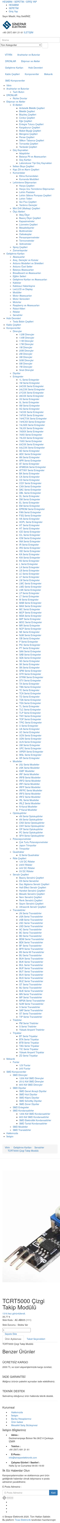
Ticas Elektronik (23, 1519)
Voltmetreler (25, 243)
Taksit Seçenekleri (36, 1338)
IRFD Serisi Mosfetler (30, 780)
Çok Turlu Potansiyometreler (33, 842)
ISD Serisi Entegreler (29, 551)
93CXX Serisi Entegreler (31, 444)
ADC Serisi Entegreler (30, 454)
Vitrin (9, 85)
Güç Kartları (25, 159)
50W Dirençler (26, 360)
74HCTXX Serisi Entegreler (33, 418)
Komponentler (32, 74)
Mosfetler (17, 761)
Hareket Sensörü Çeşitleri (32, 890)
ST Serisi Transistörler (30, 1013)
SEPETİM (14, 8)
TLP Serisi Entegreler (30, 712)
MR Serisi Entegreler (29, 625)
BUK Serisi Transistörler (31, 961)
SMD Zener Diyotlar (29, 1104)
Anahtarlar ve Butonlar (28, 54)
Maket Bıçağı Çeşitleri (30, 130)
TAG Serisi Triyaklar (29, 1045)
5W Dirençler (25, 363)
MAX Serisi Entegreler (30, 606)
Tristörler (17, 1020)
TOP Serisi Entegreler (30, 719)
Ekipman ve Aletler (30, 61)
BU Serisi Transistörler (30, 955)
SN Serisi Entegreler (29, 667)
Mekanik (48, 74)
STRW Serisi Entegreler (31, 677)
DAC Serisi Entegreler (30, 489)
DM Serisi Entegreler (29, 499)
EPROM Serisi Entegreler (32, 509)
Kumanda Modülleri (29, 179)
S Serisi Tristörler (27, 1026)
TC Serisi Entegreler (29, 690)
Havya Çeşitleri (26, 185)
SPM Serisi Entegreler (30, 670)
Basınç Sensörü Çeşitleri (31, 877)
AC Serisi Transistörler (30, 929)
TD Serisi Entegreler (29, 696)
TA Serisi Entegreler (29, 683)
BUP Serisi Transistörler (31, 968)
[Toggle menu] (1, 49)
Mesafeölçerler (26, 227)
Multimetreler (25, 231)
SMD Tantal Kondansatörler (33, 1123)
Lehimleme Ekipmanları (24, 182)
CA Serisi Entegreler (29, 476)
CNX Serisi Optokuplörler (31, 822)
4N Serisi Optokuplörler (31, 816)
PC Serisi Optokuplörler (31, 832)
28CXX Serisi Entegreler (31, 395)
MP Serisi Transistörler (30, 997)
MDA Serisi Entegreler (30, 615)
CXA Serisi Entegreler (30, 486)
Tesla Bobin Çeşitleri (23, 321)
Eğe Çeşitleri (25, 121)
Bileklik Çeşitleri (27, 111)
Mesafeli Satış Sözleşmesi (24, 1425)
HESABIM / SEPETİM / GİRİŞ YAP (19, 1)
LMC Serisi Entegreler (30, 583)
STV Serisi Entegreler (30, 680)
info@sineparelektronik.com (23, 1457)
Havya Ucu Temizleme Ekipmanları (36, 188)
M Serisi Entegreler (29, 599)
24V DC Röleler (27, 868)
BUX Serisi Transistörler (31, 978)
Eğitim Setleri (19, 276)
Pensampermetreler (29, 237)
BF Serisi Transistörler (30, 945)
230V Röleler (25, 864)
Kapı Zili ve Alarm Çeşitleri (26, 169)
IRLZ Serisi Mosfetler (29, 803)
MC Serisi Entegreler (29, 609)
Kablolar (17, 282)
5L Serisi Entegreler (29, 402)
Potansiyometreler (22, 838)
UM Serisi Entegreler (29, 745)
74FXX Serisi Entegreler (31, 415)
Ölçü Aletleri (19, 211)
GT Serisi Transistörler (30, 984)
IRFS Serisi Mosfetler (30, 793)
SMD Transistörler (22, 1130)
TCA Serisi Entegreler (30, 693)
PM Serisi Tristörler (28, 1023)
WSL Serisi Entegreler (30, 754)
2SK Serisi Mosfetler (29, 767)
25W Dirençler (26, 350)
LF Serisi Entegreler (29, 577)
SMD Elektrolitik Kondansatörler (35, 1120)
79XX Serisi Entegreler (30, 441)
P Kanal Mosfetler (28, 809)
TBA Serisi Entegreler (30, 686)
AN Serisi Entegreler (29, 457)
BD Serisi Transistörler (30, 936)
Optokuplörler (20, 813)
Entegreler (18, 376)
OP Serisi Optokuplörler (31, 829)
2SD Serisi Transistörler (31, 926)
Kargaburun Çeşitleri (29, 127)
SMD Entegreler (21, 1107)
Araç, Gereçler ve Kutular (25, 260)
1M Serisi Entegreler (29, 383)
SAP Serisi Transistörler (31, 1010)
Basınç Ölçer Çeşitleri (30, 218)
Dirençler (17, 331)
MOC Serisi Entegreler (30, 622)
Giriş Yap (13, 11)
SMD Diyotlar (19, 1087)
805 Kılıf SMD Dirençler (31, 1084)
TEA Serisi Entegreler (30, 703)
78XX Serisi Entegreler (30, 434)
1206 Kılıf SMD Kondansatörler (34, 1113)
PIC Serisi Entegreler (29, 644)
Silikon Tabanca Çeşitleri (31, 140)
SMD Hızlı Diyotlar (28, 1094)
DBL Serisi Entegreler (30, 492)
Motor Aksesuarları (22, 295)
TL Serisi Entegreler (29, 706)
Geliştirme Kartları (14, 67)
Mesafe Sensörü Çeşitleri (32, 893)
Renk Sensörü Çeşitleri (30, 900)
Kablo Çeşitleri (12, 74)
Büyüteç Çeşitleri (27, 114)
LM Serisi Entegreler (29, 580)
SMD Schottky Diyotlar (30, 1100)
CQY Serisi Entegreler (30, 483)
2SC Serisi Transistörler (31, 923)
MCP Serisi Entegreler (30, 612)
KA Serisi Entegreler (29, 554)
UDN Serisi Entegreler (30, 738)
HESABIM (14, 4)
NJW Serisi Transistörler (31, 1003)
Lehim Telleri (25, 198)
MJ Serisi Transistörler (30, 987)
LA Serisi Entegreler (29, 567)
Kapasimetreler (27, 221)
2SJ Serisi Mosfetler (29, 764)
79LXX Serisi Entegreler (31, 437)
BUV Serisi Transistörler (31, 974)
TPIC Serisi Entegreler (30, 722)
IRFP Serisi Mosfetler (30, 787)
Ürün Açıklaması (13, 1338)
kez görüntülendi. (14, 1313)
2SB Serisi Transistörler (31, 919)
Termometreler (26, 240)
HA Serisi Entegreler (29, 518)
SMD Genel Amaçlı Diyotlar (33, 1091)
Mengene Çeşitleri (28, 133)
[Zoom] (3, 1292)
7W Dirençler (25, 366)
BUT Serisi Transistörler (31, 971)
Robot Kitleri (19, 308)
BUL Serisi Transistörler (31, 965)
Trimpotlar (24, 848)
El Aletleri (17, 104)
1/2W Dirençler (26, 334)
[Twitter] (10, 1505)
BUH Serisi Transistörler (31, 958)
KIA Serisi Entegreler (29, 557)
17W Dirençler (26, 344)
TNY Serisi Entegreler (30, 716)
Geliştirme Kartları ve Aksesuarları (30, 279)
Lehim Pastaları (27, 192)
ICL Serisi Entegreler (29, 535)
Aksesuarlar (19, 256)
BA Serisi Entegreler (29, 473)
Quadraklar (18, 851)
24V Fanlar (24, 1068)
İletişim (9, 1136)
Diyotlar (16, 373)
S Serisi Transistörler (29, 1007)
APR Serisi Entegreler (30, 460)
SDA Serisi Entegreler (30, 657)
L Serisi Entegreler (28, 564)
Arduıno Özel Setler (22, 266)
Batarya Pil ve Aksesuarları (32, 156)
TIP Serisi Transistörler (30, 1016)
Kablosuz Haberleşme (24, 285)
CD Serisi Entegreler (29, 480)
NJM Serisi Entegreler (30, 635)
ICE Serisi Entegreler (29, 531)
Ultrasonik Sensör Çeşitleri (32, 906)
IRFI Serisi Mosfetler (29, 784)
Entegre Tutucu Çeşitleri (31, 124)
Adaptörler (24, 153)
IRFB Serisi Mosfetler (30, 777)
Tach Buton (18, 91)
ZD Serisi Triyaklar (28, 1055)
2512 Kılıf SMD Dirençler (31, 1081)
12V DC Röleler (27, 861)
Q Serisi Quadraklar (29, 855)
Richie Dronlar (20, 98)
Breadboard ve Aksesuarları (27, 273)
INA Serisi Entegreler (29, 541)
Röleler (16, 311)
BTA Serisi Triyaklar (29, 1039)
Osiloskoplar (25, 234)
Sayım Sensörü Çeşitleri (31, 903)
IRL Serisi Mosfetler (29, 800)
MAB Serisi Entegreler (30, 602)
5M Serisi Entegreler (29, 405)
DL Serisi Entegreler (29, 496)
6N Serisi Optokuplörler (31, 819)
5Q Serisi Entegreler (29, 408)
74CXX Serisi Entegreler (31, 412)
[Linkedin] (10, 1508)
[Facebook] (10, 1502)
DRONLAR (10, 61)
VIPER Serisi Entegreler (31, 751)
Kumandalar (19, 172)
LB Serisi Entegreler (29, 570)
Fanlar (16, 1062)
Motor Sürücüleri (21, 298)
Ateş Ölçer (24, 214)
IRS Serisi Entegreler (29, 547)
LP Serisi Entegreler (29, 593)
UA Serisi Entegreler (29, 729)
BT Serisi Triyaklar (28, 1036)
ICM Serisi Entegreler (30, 538)
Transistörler (19, 910)
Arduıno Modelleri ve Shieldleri (28, 263)
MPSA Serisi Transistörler (32, 1000)
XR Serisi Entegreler (29, 758)
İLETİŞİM (28, 32)
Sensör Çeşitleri (21, 874)
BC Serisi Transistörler (30, 932)
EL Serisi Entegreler (29, 502)
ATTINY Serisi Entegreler (31, 470)
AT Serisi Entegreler (29, 463)
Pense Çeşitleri (26, 137)
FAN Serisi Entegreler (30, 512)
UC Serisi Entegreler (29, 732)
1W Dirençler (25, 347)
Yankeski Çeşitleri (28, 146)
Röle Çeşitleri (19, 858)
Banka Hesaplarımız (21, 1418)
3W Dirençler (25, 357)
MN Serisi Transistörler (30, 994)
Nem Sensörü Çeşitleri (30, 897)
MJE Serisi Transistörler (31, 990)
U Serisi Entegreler (28, 725)
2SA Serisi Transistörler (31, 916)
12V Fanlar (24, 1065)
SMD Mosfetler (20, 1126)
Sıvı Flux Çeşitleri (27, 201)
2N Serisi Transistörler (30, 913)
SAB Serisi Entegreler (30, 654)
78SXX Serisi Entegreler (31, 431)
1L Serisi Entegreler (29, 379)
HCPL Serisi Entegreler (31, 522)
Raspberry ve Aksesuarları (26, 305)
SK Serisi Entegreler (29, 664)
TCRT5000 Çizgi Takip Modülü (23, 1150)
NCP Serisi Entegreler (30, 628)
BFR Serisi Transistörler (31, 948)
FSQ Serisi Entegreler (30, 515)
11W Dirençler (26, 340)
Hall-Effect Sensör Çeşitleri (32, 887)
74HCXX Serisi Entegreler (32, 421)
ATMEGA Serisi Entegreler (32, 467)
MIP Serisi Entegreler (30, 619)
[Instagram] (10, 1511)
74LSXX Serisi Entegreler (32, 425)
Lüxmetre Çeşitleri (28, 224)
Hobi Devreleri (35, 67)
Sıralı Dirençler (26, 370)
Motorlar (17, 302)
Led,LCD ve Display (23, 289)
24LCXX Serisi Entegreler (32, 389)
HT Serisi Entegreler (29, 525)
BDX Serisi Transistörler (31, 942)
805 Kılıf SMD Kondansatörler (34, 1117)
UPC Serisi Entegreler (30, 748)
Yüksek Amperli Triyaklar (31, 1052)
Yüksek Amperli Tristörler (31, 1029)
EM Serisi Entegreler (29, 505)
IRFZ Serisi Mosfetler (30, 796)
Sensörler (18, 315)
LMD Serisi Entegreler (30, 586)
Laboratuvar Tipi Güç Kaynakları (35, 163)
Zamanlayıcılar (20, 250)
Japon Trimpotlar (27, 845)
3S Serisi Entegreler (29, 399)
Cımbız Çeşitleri (27, 117)
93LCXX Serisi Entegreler (32, 447)
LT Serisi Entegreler (29, 596)
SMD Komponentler (15, 80)
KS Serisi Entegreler (29, 560)
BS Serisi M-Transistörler (31, 952)
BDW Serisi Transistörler (31, 939)
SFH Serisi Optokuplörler (31, 835)
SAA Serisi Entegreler (30, 651)
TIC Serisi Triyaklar (28, 1049)
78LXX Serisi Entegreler (31, 428)
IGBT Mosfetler (27, 771)
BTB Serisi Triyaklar (29, 1042)
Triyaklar (17, 1033)
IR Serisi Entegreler (29, 544)
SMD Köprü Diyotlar (29, 1097)
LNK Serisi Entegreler (30, 589)
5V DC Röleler (26, 871)
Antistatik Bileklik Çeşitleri (32, 108)
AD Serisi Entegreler (29, 450)
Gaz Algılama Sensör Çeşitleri (34, 884)
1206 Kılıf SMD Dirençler (31, 1078)
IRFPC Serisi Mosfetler (30, 790)
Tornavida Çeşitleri (28, 143)
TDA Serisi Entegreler (30, 699)
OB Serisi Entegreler (29, 638)
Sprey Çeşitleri (20, 247)
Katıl (53, 1492)
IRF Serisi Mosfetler (29, 774)
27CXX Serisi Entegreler (31, 392)
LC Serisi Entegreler (29, 573)
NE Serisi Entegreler (29, 632)
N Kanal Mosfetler (28, 806)
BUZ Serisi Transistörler (31, 981)
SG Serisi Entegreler (29, 661)
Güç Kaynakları (20, 150)
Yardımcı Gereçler (28, 205)
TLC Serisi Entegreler (30, 709)
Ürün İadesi (17, 1422)
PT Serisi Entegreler (29, 648)
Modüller (17, 292)
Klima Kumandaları (28, 176)
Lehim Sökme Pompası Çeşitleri (35, 195)
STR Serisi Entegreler (30, 674)
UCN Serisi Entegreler (30, 735)
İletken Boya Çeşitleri (23, 166)
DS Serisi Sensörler (29, 881)
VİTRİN (8, 54)
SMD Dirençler (20, 1075)
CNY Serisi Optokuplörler (31, 826)
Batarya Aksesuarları (23, 269)
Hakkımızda (12, 1133)
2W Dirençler (25, 353)
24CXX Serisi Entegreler (31, 386)
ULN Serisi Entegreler (30, 741)
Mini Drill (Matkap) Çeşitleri (26, 208)
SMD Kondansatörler (23, 1110)
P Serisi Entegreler (28, 641)
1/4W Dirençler (26, 337)
